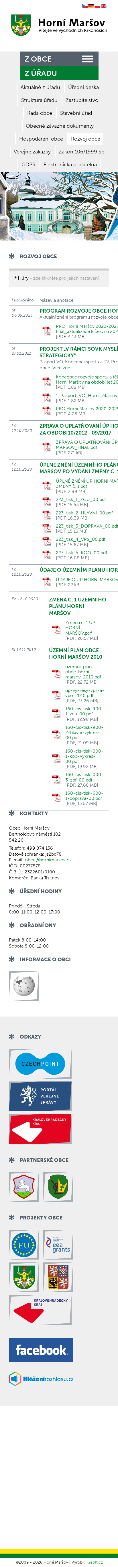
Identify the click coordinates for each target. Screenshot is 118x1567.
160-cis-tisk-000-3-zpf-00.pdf (84, 777)
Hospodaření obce (41, 139)
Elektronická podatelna (70, 164)
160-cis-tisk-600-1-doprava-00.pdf (84, 796)
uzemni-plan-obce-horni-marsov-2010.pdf (83, 672)
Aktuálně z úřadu (40, 87)
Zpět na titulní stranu (58, 25)
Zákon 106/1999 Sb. (82, 152)
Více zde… (62, 367)
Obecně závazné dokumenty (60, 126)
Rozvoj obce (85, 139)
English (104, 6)
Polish (97, 6)
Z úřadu (41, 73)
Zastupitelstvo (82, 100)
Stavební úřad (76, 113)
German (91, 6)
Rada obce (39, 113)
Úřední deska (83, 87)
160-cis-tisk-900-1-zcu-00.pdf (84, 711)
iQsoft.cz (94, 1562)
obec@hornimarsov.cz (48, 860)
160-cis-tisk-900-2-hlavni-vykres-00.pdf (84, 732)
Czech (85, 6)
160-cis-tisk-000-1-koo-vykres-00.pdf (84, 756)
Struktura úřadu (39, 100)
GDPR (28, 164)
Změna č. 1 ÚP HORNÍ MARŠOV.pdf (80, 628)
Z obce (38, 59)
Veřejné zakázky (32, 152)
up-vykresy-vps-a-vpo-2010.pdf (84, 693)
